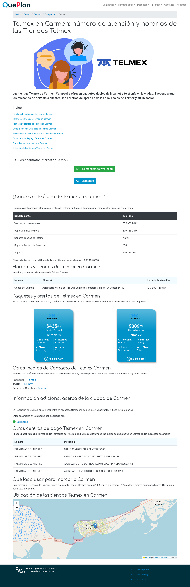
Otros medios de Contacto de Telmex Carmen (34, 129)
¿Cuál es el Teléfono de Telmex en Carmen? (33, 114)
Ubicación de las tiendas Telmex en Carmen (33, 148)
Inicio (17, 14)
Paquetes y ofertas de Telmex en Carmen (32, 124)
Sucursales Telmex (138, 580)
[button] (95, 526)
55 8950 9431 (55, 359)
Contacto (169, 4)
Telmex (27, 14)
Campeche (50, 14)
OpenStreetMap (160, 557)
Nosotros (181, 4)
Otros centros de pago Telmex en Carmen (33, 138)
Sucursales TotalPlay (139, 574)
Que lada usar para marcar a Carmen (30, 143)
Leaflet (148, 557)
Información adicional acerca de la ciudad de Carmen (38, 133)
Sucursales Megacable (140, 569)
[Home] (17, 5)
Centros (38, 14)
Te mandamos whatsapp (96, 168)
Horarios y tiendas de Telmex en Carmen (32, 119)
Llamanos (86, 180)
